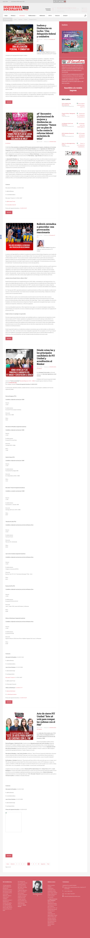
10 (38, 864)
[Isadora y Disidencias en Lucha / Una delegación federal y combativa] (19, 38)
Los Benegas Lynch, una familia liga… (67, 124)
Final (48, 864)
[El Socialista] (73, 62)
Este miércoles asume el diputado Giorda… (73, 8)
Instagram (57, 1)
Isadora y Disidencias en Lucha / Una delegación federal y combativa (46, 31)
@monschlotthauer (11, 691)
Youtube (62, 1)
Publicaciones (32, 15)
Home (6, 15)
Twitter (59, 1)
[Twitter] (0, 236)
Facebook (54, 1)
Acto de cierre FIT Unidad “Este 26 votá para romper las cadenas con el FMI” (46, 719)
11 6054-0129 (23, 208)
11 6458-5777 (19, 687)
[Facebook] (0, 235)
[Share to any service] (0, 238)
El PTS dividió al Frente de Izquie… (68, 134)
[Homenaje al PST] (73, 153)
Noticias (13, 15)
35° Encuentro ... (65, 52)
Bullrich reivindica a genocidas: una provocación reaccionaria (46, 228)
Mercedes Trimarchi (10, 677)
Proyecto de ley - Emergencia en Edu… (68, 114)
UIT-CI (65, 1)
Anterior (13, 864)
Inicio (7, 864)
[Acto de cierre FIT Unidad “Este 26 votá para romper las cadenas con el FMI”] (19, 726)
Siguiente (43, 864)
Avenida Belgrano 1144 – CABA (27, 381)
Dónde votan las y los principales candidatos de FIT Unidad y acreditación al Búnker (46, 357)
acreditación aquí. (13, 382)
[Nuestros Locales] (73, 172)
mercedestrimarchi (11, 204)
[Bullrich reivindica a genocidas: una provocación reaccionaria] (19, 236)
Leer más (9, 102)
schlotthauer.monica (11, 694)
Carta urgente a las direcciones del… (66, 104)
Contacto (57, 15)
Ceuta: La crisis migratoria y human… (68, 144)
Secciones (21, 15)
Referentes (42, 15)
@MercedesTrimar (11, 201)
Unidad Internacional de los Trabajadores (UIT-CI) (52, 901)
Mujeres (25, 19)
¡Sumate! (65, 15)
